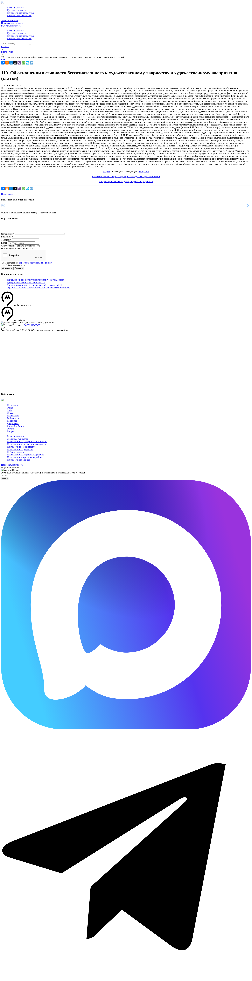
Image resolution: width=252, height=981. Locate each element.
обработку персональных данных (35, 262)
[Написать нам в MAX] (126, 728)
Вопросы (11, 431)
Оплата (10, 428)
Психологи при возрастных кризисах (25, 454)
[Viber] (19, 62)
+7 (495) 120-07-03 (31, 325)
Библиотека (13, 418)
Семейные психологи (17, 439)
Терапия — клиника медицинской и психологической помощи (38, 287)
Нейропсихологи (15, 452)
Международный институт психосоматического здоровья (35, 280)
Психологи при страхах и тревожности (26, 444)
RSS (3, 59)
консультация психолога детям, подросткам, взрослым (126, 181)
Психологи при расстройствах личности (27, 441)
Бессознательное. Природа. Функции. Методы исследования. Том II (126, 176)
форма (106, 171)
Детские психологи (16, 33)
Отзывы (11, 413)
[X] (15, 62)
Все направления (15, 30)
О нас (10, 407)
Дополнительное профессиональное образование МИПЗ (35, 285)
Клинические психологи (19, 38)
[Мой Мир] (11, 62)
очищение (144, 171)
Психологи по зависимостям (21, 447)
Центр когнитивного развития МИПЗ (26, 282)
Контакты (12, 421)
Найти (5, 479)
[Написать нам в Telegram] (126, 978)
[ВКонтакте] (3, 62)
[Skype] (27, 62)
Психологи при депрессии (20, 449)
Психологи (12, 405)
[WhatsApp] (23, 62)
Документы (13, 423)
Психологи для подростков (20, 36)
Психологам (13, 415)
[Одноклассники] (7, 62)
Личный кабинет (9, 20)
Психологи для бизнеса (18, 460)
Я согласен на (28, 262)
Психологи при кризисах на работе (24, 457)
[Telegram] (31, 62)
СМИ (9, 410)
